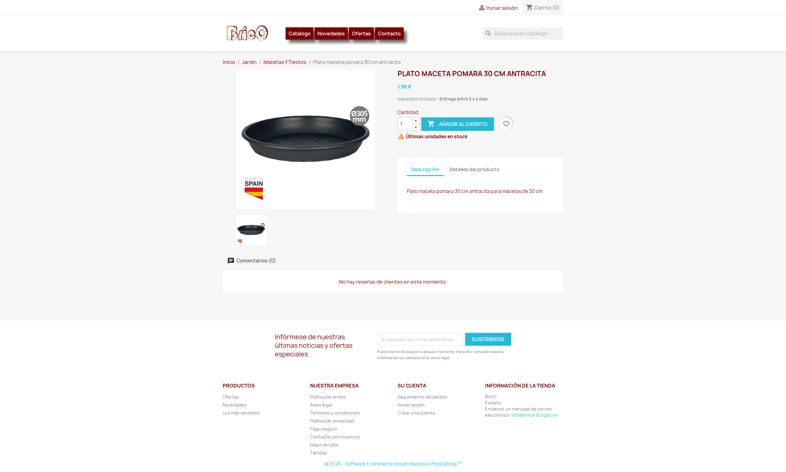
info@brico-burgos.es (535, 415)
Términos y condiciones (335, 413)
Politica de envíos (328, 397)
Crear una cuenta (416, 413)
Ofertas (361, 33)
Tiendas (318, 453)
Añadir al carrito (458, 124)
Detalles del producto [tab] (474, 169)
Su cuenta (412, 385)
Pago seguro (323, 429)
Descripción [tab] (425, 169)
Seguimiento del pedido (422, 397)
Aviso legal (321, 405)
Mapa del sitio (324, 445)
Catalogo (299, 33)
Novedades (331, 33)
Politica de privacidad (332, 421)
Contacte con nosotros (335, 437)
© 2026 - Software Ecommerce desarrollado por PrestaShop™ (393, 464)
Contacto (389, 33)
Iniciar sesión (411, 405)
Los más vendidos (241, 413)
